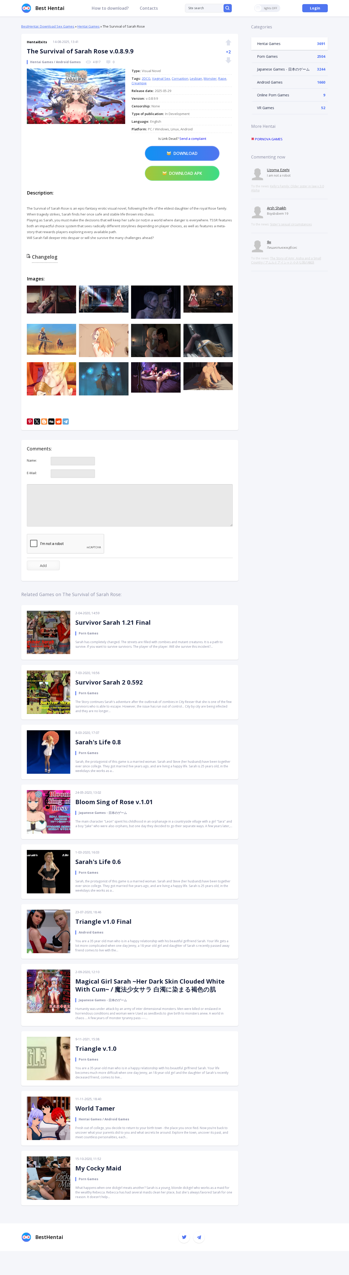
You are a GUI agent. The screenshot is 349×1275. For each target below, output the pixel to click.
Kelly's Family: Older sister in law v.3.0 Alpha (287, 188)
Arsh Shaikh (276, 208)
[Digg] (51, 421)
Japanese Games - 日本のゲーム (283, 69)
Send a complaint (192, 138)
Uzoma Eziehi (278, 169)
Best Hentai (49, 8)
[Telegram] (66, 421)
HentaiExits (37, 42)
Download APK (185, 173)
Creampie (139, 83)
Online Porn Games (273, 95)
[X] (37, 421)
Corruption (180, 78)
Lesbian (196, 78)
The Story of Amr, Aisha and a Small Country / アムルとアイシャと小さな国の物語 (286, 260)
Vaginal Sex (161, 78)
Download (185, 153)
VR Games (265, 107)
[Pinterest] (30, 421)
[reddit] (58, 421)
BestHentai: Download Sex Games (47, 26)
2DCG (146, 78)
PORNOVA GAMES (268, 139)
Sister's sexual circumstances (291, 224)
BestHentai (49, 1237)
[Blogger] (44, 421)
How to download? (110, 8)
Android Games (270, 82)
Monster (210, 78)
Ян (269, 242)
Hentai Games (88, 26)
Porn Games (267, 56)
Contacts (149, 8)
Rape (222, 78)
